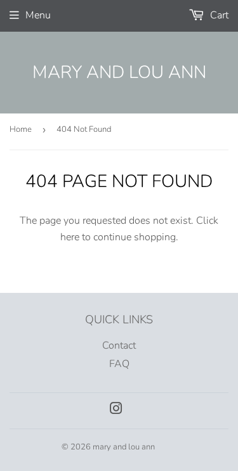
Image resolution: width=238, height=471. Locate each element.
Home (21, 129)
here (69, 237)
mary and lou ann (119, 72)
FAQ (119, 364)
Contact (119, 345)
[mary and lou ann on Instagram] (116, 410)
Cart (218, 15)
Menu (38, 15)
